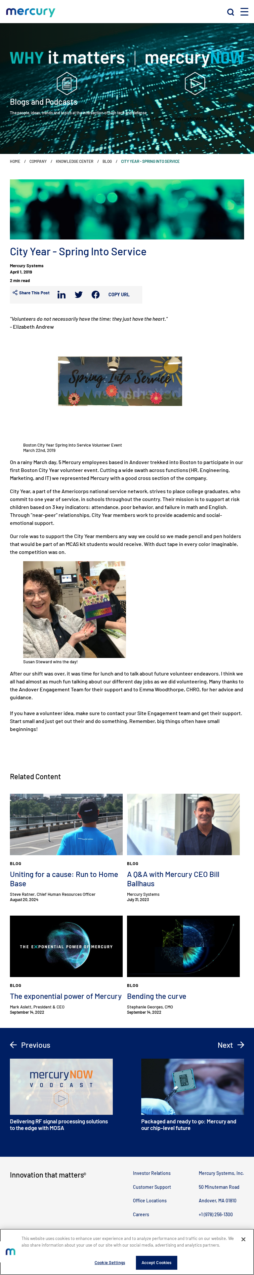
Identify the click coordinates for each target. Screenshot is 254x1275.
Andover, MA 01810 (217, 1200)
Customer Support (152, 1187)
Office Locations (150, 1200)
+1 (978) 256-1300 (216, 1214)
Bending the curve (156, 996)
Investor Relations (152, 1173)
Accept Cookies (157, 1262)
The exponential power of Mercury (66, 996)
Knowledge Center (74, 161)
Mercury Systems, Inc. (221, 1173)
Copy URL (119, 294)
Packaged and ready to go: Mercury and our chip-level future (188, 1124)
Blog (107, 161)
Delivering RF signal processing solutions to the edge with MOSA (59, 1124)
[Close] (243, 1239)
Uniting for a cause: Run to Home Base (64, 878)
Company (38, 161)
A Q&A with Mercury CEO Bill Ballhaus (173, 878)
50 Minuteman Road (219, 1187)
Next (226, 1044)
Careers (141, 1214)
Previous (35, 1044)
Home (15, 161)
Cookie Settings (110, 1262)
